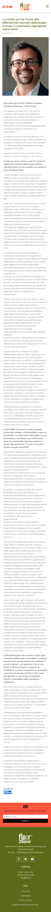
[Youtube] (10, 7)
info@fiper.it (25, 878)
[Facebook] (3, 7)
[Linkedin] (7, 7)
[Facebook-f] (18, 859)
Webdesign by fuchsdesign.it (30, 852)
